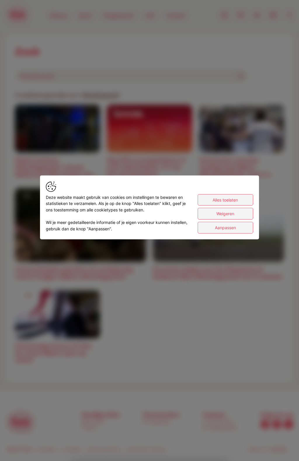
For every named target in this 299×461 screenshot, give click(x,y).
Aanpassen (225, 227)
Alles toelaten (225, 199)
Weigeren (225, 213)
